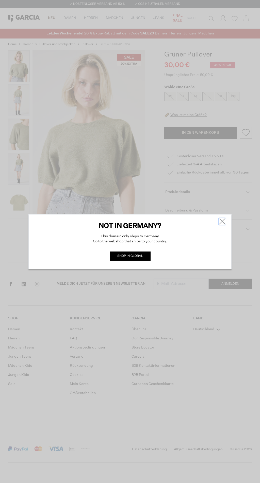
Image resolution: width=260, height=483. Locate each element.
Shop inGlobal (130, 256)
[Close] (222, 221)
